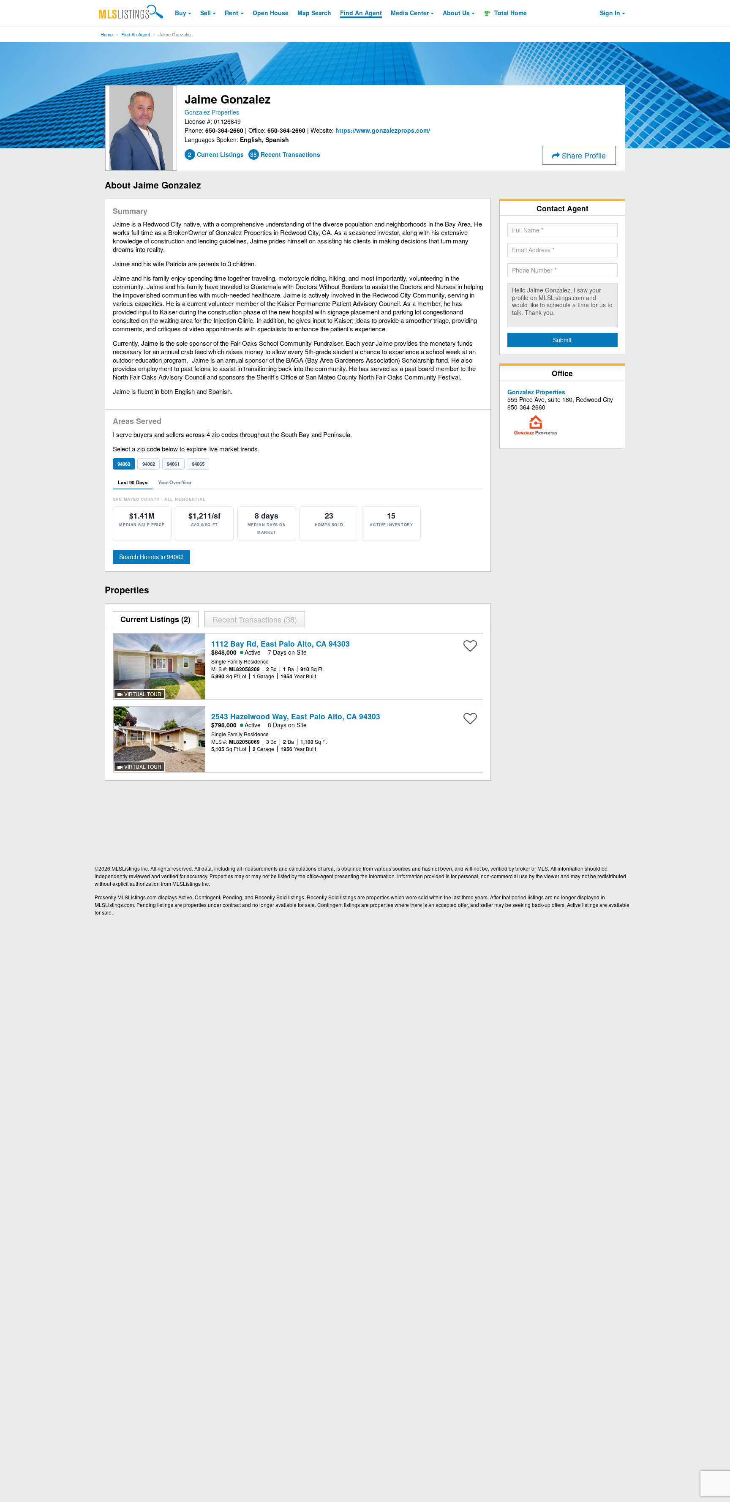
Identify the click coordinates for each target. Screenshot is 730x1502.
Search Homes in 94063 (151, 556)
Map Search (314, 12)
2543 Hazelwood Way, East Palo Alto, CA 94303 (295, 716)
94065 (198, 463)
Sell (205, 12)
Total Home (510, 12)
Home (107, 34)
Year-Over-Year (174, 482)
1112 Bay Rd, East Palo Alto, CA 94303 (280, 643)
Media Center (410, 12)
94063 (123, 463)
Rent (231, 12)
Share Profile (583, 155)
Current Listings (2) (155, 619)
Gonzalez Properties (212, 112)
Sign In (610, 12)
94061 (173, 463)
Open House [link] (271, 12)
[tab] (156, 619)
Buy (180, 12)
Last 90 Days (132, 482)
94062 (148, 463)
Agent (361, 12)
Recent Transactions (253, 619)
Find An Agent (135, 34)
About (456, 12)
